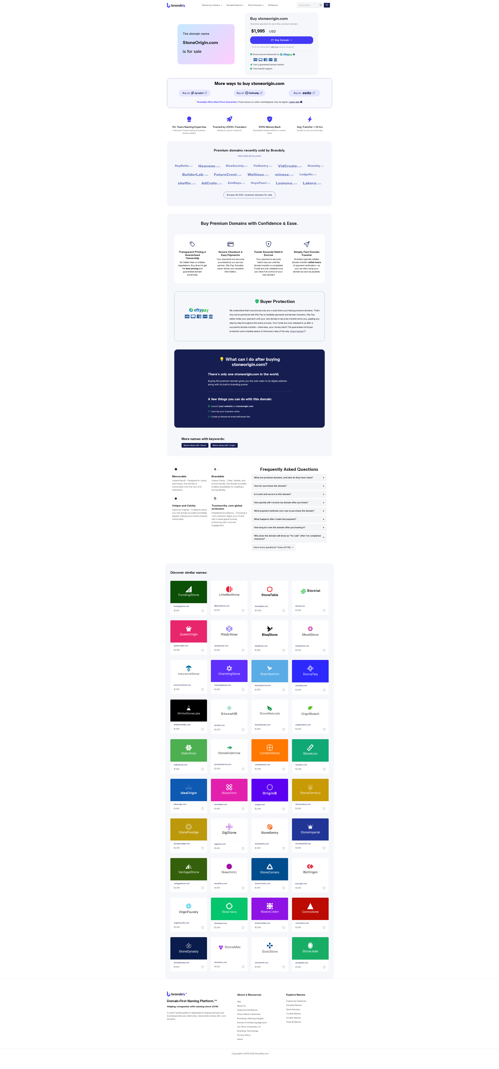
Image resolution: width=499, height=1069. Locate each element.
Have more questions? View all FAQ (272, 547)
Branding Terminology (247, 1031)
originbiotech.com (303, 725)
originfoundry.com (181, 923)
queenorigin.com (181, 646)
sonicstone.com (261, 963)
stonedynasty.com (181, 963)
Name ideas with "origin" (224, 445)
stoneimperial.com (303, 844)
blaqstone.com (261, 646)
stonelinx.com (301, 765)
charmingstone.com (222, 685)
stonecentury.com (303, 804)
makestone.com (180, 765)
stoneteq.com (301, 685)
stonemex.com (220, 962)
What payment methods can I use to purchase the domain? (284, 511)
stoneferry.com (220, 883)
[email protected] (259, 417)
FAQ (239, 1002)
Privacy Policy (244, 1035)
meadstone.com (302, 646)
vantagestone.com (181, 883)
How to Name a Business (248, 1014)
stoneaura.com (220, 923)
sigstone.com (219, 844)
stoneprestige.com (182, 844)
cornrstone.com (302, 923)
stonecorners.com (262, 883)
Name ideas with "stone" (195, 445)
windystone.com (221, 646)
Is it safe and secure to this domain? (272, 494)
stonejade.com (301, 963)
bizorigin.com (301, 884)
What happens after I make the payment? (275, 519)
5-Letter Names (293, 1013)
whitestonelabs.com (182, 725)
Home (240, 1039)
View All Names (293, 1022)
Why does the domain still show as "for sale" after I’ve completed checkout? (287, 537)
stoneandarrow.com (222, 764)
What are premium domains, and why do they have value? (283, 477)
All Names (273, 5)
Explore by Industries (296, 1001)
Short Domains (255, 5)
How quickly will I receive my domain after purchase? (281, 502)
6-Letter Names (293, 1018)
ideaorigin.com (180, 804)
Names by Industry (211, 5)
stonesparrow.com (263, 685)
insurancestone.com (182, 685)
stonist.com (300, 606)
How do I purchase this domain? (270, 486)
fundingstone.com (181, 606)
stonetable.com (261, 606)
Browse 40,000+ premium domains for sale (249, 195)
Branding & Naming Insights (250, 1018)
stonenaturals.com (262, 725)
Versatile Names (234, 5)
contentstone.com (262, 765)
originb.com (260, 804)
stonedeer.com (220, 804)
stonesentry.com (262, 844)
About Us (241, 1006)
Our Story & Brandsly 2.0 (249, 1027)
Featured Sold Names (247, 1010)
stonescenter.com (262, 923)
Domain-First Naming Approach (252, 1022)
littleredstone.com (221, 606)
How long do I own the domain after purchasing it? (279, 527)
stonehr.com (219, 725)
